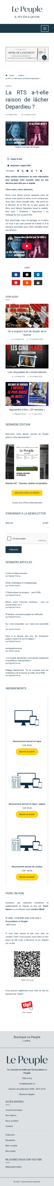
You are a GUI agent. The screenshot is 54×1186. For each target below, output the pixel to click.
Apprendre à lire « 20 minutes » (27, 409)
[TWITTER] (27, 274)
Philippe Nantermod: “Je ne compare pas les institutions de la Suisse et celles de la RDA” (27, 671)
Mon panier (11, 1151)
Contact (9, 1126)
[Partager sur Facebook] (18, 171)
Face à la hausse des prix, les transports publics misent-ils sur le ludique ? (27, 637)
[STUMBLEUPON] (27, 282)
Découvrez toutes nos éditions (27, 493)
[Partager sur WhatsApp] (32, 171)
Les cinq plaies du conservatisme (27, 372)
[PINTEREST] (16, 282)
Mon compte (11, 1145)
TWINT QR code (27, 980)
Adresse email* (27, 523)
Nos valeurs (11, 1115)
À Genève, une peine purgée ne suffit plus (24, 614)
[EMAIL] (38, 282)
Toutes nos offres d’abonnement (27, 502)
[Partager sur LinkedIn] (27, 171)
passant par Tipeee (14, 994)
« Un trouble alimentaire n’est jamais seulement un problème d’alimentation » (27, 659)
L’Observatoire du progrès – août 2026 (23, 592)
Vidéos (8, 86)
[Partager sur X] (23, 171)
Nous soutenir (12, 1121)
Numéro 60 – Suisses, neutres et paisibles (26, 483)
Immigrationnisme (14, 648)
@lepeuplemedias (14, 1167)
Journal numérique (14, 1110)
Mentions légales (27, 1094)
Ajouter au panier (27, 751)
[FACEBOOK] (16, 274)
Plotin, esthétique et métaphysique (21, 583)
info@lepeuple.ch (27, 1083)
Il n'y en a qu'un (27, 16)
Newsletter (10, 1140)
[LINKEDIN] (38, 274)
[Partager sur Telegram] (36, 171)
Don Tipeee (27, 1012)
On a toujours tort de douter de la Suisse (27, 333)
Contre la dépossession (16, 573)
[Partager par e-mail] (41, 171)
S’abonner (10, 1135)
